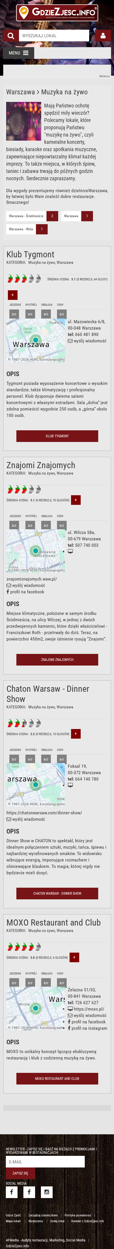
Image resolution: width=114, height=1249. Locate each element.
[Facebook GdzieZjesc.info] (12, 1192)
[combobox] (54, 35)
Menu (14, 53)
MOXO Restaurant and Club (53, 922)
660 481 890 (87, 334)
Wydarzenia (36, 1221)
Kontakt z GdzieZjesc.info (87, 1221)
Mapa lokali (14, 1221)
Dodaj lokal (57, 1221)
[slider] (24, 279)
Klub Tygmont (30, 254)
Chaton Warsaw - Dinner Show (57, 893)
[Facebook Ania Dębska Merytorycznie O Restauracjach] (29, 1192)
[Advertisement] (57, 72)
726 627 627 (87, 1002)
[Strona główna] (57, 11)
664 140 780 (87, 779)
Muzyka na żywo (41, 262)
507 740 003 (87, 545)
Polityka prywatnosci (78, 1215)
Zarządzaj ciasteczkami (43, 1215)
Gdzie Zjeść (14, 1215)
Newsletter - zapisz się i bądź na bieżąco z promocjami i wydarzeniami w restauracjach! (51, 1150)
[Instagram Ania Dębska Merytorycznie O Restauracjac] (47, 1192)
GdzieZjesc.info (17, 1246)
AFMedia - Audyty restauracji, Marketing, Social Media (45, 1240)
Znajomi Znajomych (40, 465)
